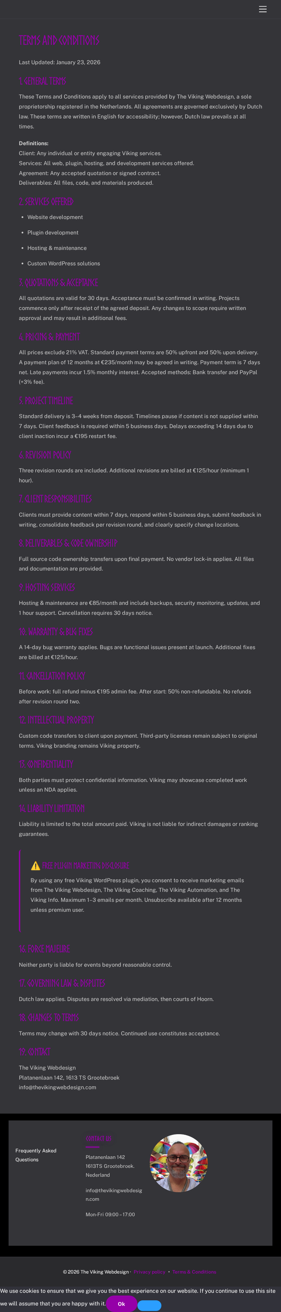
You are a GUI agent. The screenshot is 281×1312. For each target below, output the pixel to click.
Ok (121, 1304)
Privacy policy (150, 1272)
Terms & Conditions (194, 1272)
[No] (149, 1305)
